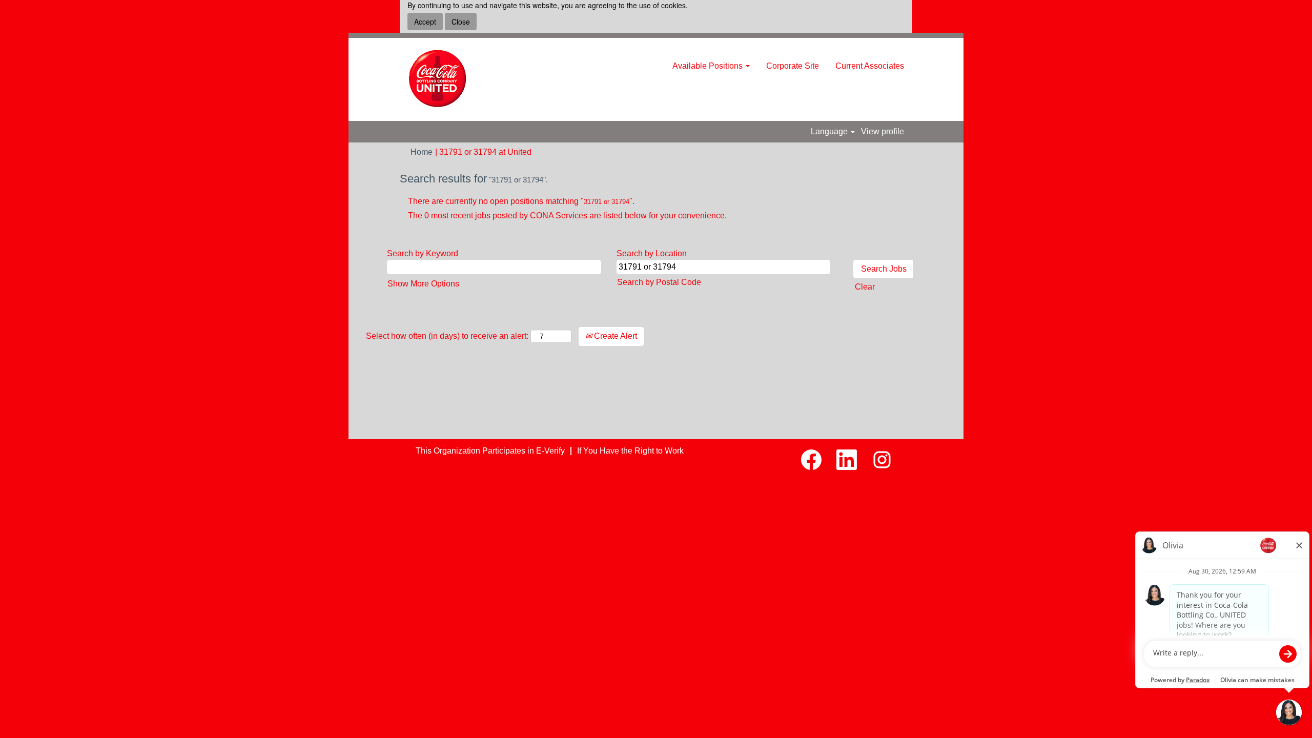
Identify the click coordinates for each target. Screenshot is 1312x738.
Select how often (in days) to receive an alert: (447, 336)
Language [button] (830, 131)
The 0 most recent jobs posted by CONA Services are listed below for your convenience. (567, 215)
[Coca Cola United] (437, 79)
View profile (882, 131)
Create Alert (614, 336)
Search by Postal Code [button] (659, 282)
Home (422, 152)
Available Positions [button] (708, 65)
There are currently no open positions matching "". (521, 201)
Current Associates (869, 65)
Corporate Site (792, 65)
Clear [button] (865, 286)
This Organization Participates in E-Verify (490, 450)
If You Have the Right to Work (630, 450)
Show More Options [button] (423, 283)
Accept (425, 21)
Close (461, 21)
